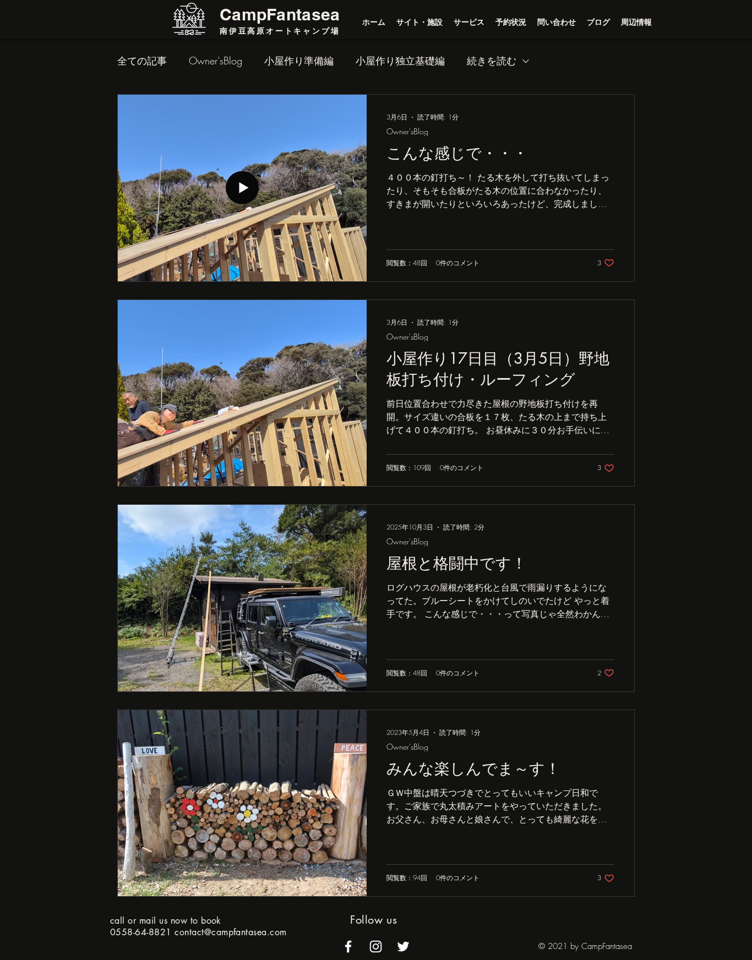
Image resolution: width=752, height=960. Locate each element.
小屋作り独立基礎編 (400, 60)
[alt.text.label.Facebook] (348, 946)
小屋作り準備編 (299, 60)
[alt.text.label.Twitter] (403, 946)
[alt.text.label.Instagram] (376, 946)
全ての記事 (142, 60)
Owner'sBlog (215, 60)
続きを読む (491, 60)
